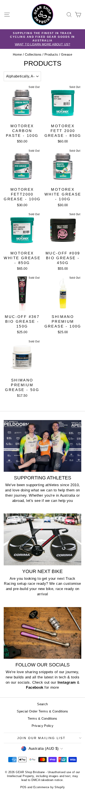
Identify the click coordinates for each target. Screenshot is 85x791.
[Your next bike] (42, 539)
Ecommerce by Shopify (49, 787)
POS (23, 787)
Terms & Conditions (42, 718)
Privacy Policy (42, 726)
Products (51, 54)
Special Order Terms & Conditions (42, 711)
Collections (33, 54)
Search (42, 704)
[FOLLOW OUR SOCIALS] (42, 633)
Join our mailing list (41, 738)
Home (17, 54)
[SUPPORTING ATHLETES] (42, 446)
